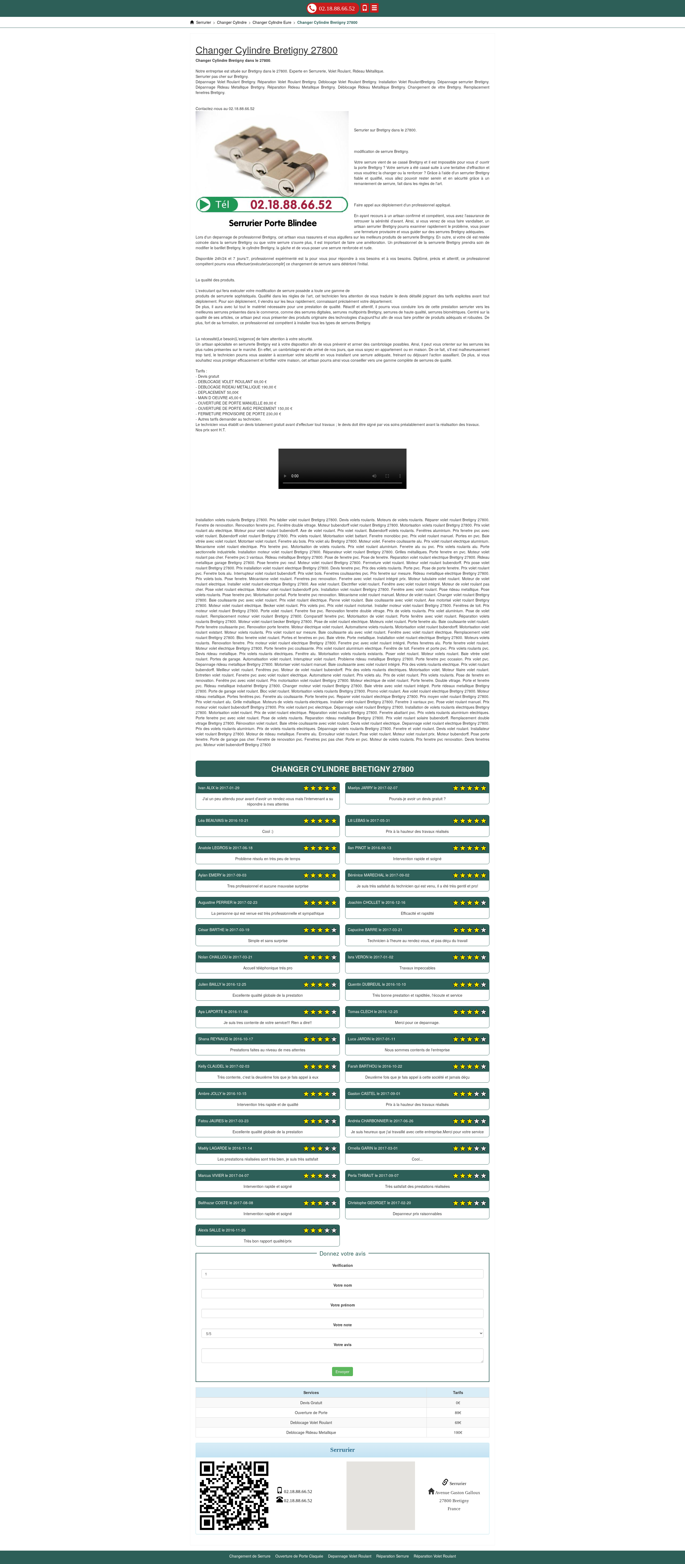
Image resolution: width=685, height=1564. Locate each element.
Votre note (342, 1324)
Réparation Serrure (392, 1556)
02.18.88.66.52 (337, 8)
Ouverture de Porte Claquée (299, 1556)
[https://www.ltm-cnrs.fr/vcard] (234, 1495)
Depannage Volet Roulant (349, 1556)
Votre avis (343, 1344)
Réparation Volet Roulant (435, 1556)
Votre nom (342, 1285)
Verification (342, 1265)
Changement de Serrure (250, 1556)
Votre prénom (342, 1305)
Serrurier (457, 1483)
